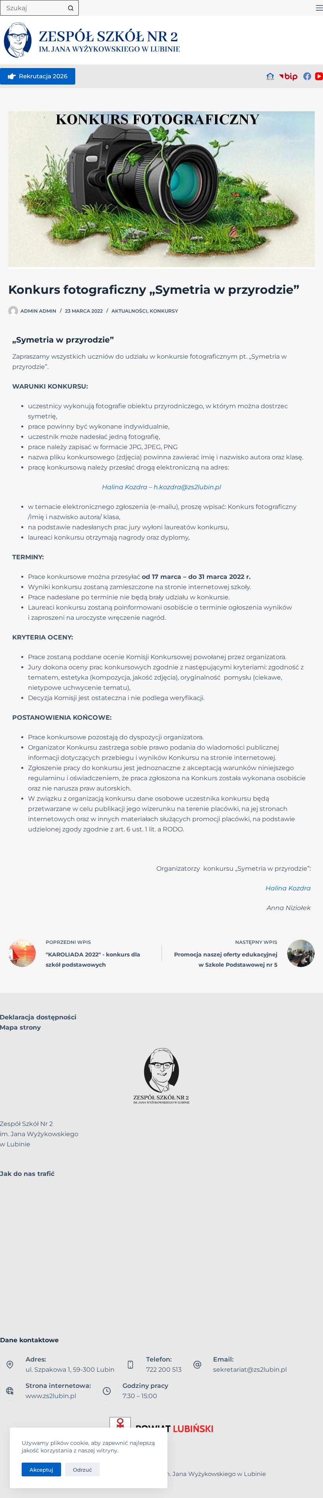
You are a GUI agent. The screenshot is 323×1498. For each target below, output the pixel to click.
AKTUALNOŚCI (129, 311)
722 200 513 (164, 1369)
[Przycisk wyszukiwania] (71, 8)
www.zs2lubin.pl (51, 1396)
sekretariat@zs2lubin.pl (250, 1369)
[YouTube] (319, 76)
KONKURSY (164, 311)
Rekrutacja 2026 (43, 76)
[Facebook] (307, 76)
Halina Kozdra (124, 487)
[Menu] (319, 7)
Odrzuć (82, 1470)
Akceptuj (41, 1470)
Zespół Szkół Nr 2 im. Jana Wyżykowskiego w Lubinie (188, 1474)
